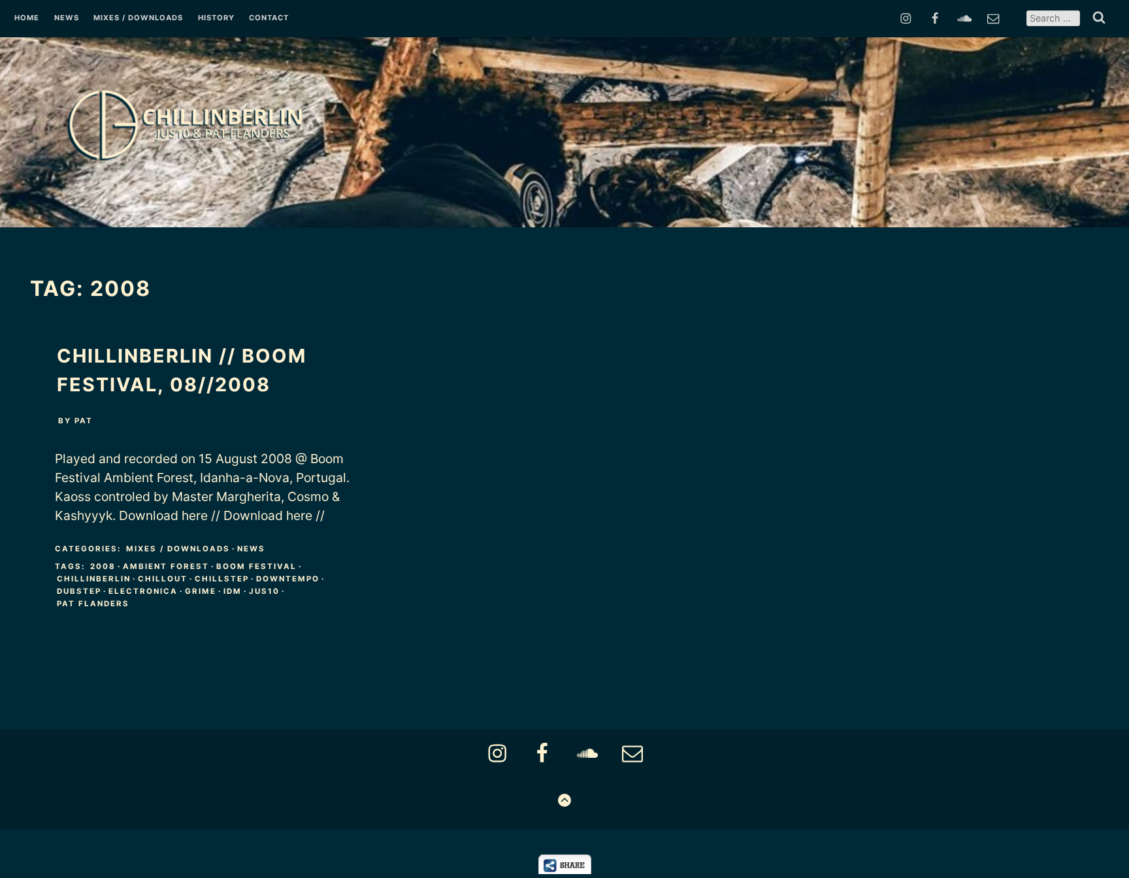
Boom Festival (256, 566)
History (216, 18)
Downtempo (287, 578)
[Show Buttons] (564, 870)
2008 (103, 566)
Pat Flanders (93, 603)
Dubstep (79, 591)
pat (83, 420)
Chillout (163, 578)
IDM (232, 591)
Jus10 (264, 591)
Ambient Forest (166, 566)
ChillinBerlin (94, 578)
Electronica (143, 591)
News (66, 18)
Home (26, 18)
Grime (200, 591)
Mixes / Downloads (138, 18)
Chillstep (222, 578)
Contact (269, 18)
